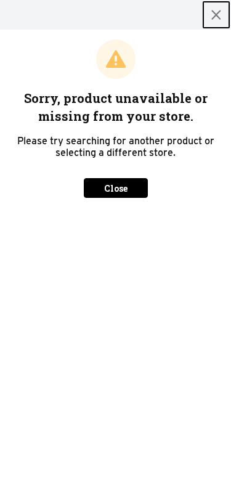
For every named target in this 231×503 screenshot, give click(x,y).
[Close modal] (216, 15)
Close (116, 188)
